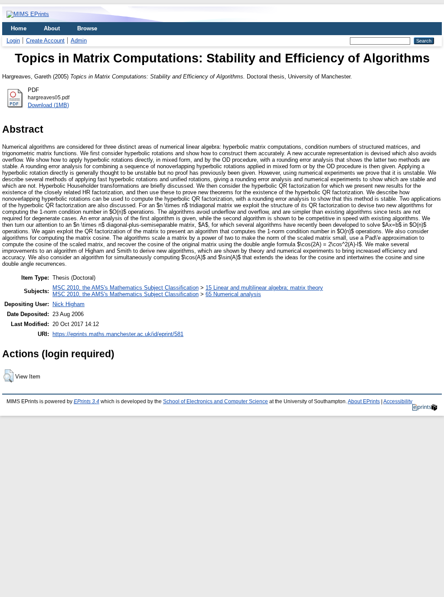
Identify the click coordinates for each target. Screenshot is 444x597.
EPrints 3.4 (86, 401)
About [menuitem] (52, 28)
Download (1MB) (48, 105)
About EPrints (364, 401)
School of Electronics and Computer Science (215, 401)
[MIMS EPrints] (27, 14)
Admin (79, 40)
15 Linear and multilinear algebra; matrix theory (264, 287)
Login (13, 40)
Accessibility (397, 401)
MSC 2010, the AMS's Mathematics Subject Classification (125, 287)
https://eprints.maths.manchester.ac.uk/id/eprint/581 (117, 334)
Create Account (45, 40)
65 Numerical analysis (233, 294)
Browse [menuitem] (87, 28)
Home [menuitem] (18, 28)
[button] (8, 375)
